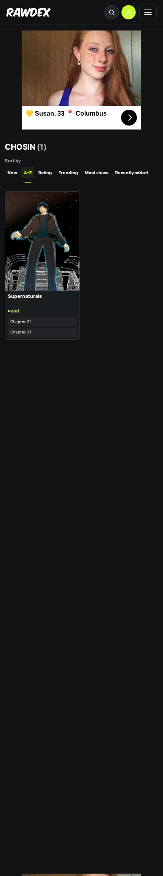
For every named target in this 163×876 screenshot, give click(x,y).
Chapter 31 (20, 331)
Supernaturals (25, 296)
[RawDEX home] (28, 12)
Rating (45, 172)
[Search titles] (111, 12)
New (12, 172)
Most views (96, 172)
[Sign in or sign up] (128, 12)
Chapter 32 (21, 321)
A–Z (28, 172)
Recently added (131, 172)
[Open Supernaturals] (42, 241)
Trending (68, 172)
